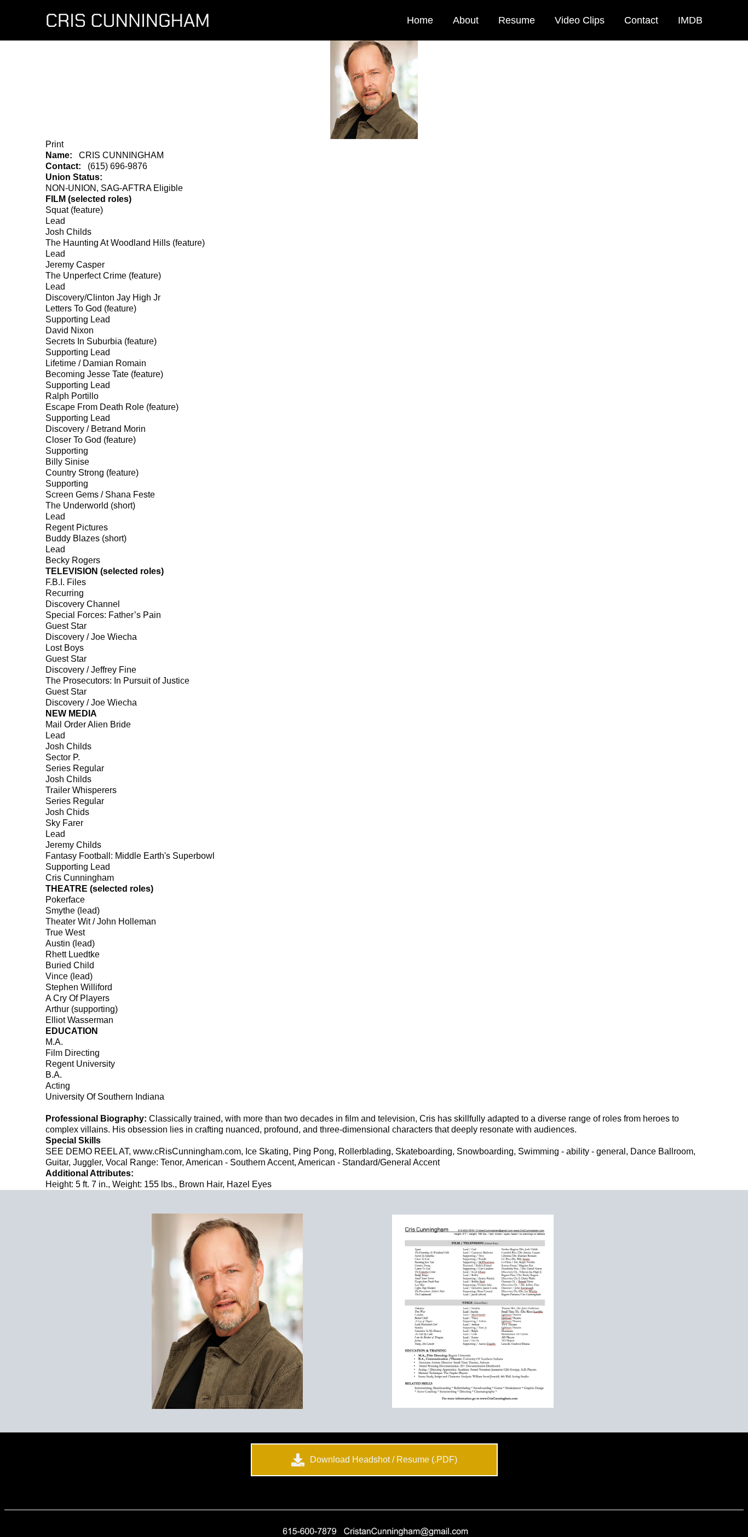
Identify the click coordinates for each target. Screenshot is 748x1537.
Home (420, 20)
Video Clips (580, 20)
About (466, 20)
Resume (516, 20)
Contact (641, 20)
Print (54, 144)
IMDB (690, 20)
